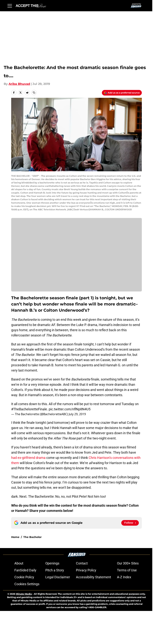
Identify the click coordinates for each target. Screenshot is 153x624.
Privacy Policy (86, 570)
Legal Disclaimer (57, 577)
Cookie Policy (24, 577)
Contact (82, 563)
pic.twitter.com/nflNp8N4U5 (69, 409)
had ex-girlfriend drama (28, 458)
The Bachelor (32, 537)
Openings (52, 563)
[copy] (34, 92)
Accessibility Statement (93, 577)
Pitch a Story (54, 570)
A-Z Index (124, 577)
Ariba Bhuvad (19, 84)
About (18, 563)
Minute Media (24, 593)
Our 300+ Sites (128, 563)
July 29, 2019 (77, 414)
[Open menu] (9, 5)
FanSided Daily (25, 570)
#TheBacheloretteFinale (29, 409)
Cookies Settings (26, 584)
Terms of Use (127, 570)
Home (15, 537)
